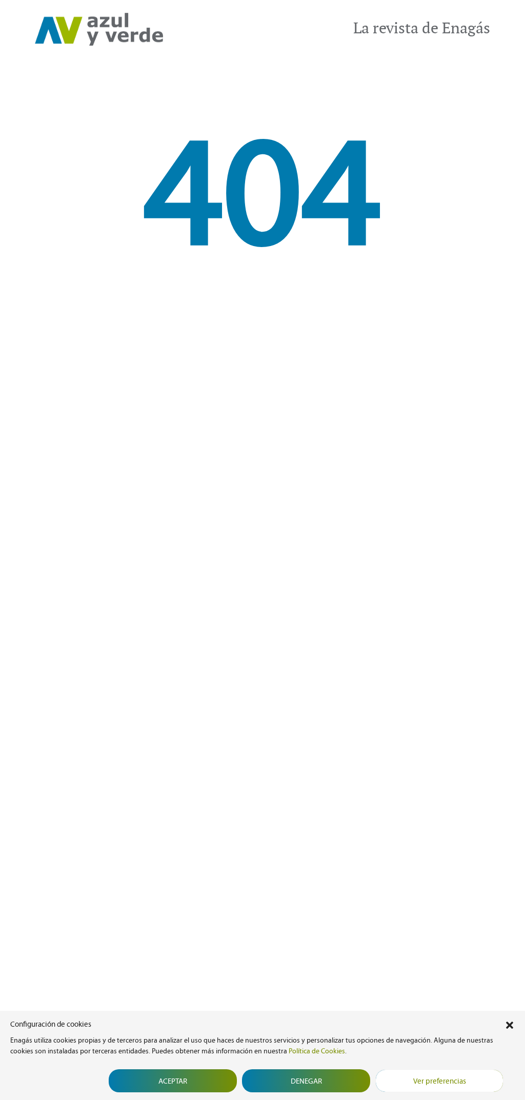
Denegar (306, 1081)
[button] (509, 1024)
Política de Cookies (317, 1051)
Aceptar (172, 1081)
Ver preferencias (439, 1081)
